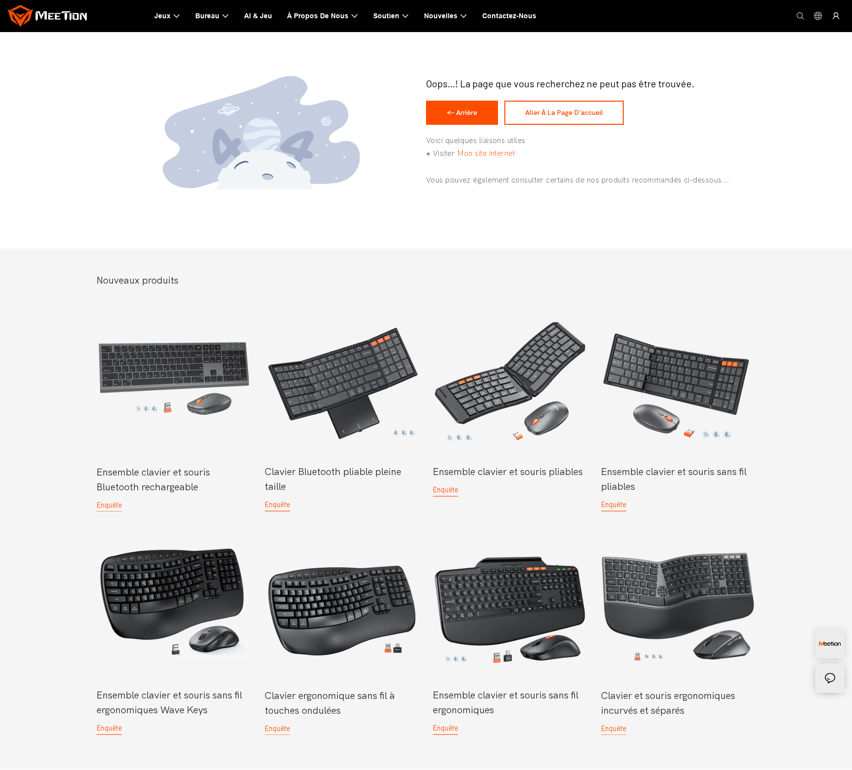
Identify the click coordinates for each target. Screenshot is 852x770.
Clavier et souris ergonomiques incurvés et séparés (668, 703)
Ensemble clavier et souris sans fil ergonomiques (505, 703)
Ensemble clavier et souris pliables (508, 471)
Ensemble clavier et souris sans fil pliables (673, 479)
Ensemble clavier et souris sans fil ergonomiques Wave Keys (169, 703)
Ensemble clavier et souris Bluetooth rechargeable (153, 479)
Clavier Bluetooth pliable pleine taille (333, 479)
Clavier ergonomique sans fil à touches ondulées (330, 703)
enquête (109, 504)
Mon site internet (486, 152)
